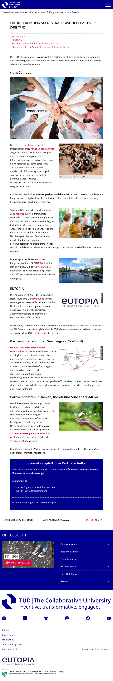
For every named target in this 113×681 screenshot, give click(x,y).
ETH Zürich (39, 263)
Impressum (7, 635)
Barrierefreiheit (10, 649)
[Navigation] (108, 5)
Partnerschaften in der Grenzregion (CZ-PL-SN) (36, 44)
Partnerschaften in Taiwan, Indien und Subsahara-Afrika (41, 47)
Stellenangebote (69, 567)
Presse (64, 582)
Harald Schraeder (39, 333)
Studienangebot (69, 545)
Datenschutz (8, 640)
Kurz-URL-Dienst (69, 574)
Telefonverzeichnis (70, 552)
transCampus (19, 37)
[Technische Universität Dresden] (11, 5)
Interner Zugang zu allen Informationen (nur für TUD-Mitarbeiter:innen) (35, 489)
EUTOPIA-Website (94, 326)
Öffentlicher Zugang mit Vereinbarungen (35, 503)
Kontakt (6, 630)
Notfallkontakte (69, 559)
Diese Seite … (92, 520)
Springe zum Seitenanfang (95, 649)
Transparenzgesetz (11, 645)
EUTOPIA (17, 40)
